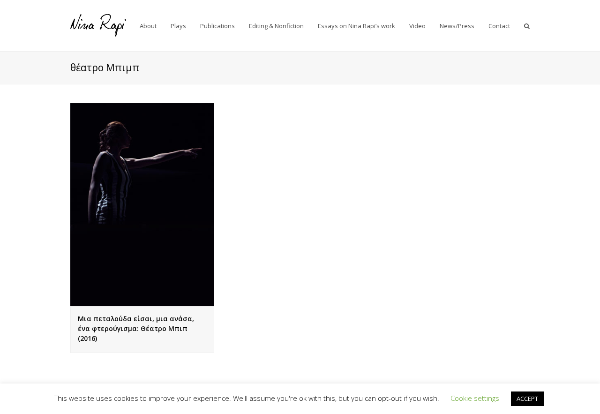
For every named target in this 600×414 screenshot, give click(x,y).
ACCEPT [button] (527, 398)
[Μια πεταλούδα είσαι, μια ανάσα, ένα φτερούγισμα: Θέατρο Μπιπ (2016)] (142, 204)
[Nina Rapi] (98, 25)
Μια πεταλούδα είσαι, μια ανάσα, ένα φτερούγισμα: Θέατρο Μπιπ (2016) (136, 328)
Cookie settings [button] (474, 398)
